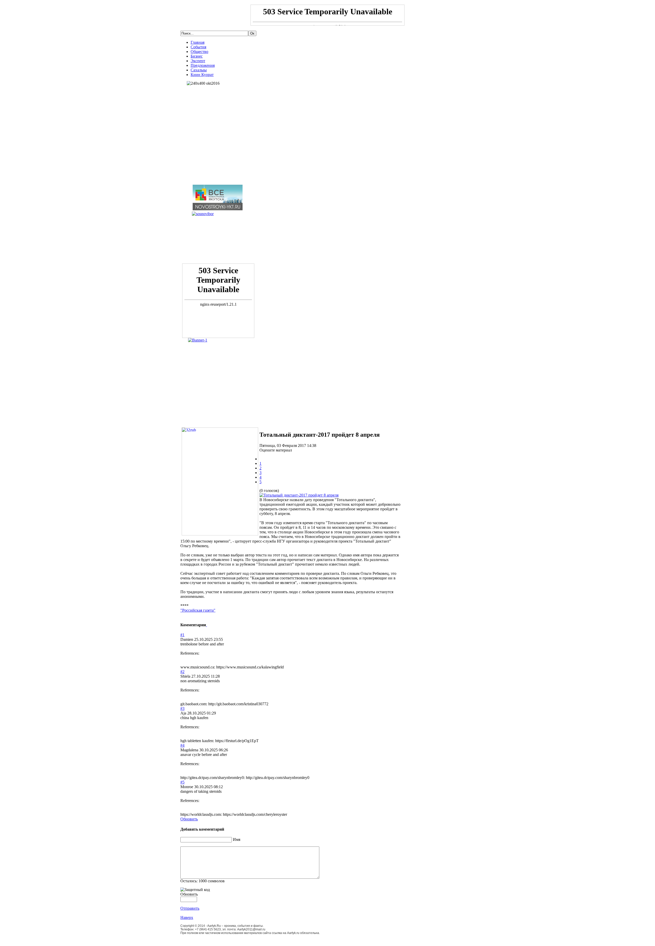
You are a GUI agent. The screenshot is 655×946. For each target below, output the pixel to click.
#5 (182, 782)
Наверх (186, 917)
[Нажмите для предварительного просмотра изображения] (299, 495)
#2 (182, 671)
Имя (236, 839)
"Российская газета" (197, 610)
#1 (182, 635)
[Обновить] (206, 625)
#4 (182, 745)
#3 (182, 708)
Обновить (189, 819)
